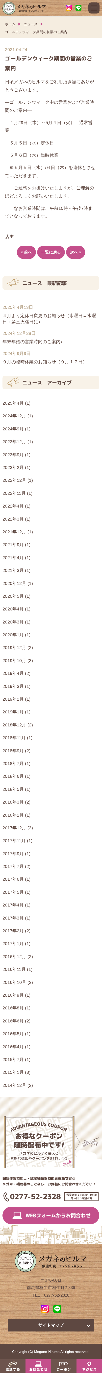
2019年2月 (13, 699)
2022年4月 (13, 506)
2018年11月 (14, 737)
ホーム (10, 24)
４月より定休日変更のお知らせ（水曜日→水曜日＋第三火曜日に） (49, 318)
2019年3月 (13, 686)
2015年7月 (13, 1059)
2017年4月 (13, 905)
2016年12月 (14, 956)
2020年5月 (13, 596)
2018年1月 (13, 815)
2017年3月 (13, 918)
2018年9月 (13, 750)
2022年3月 (13, 519)
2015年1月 (13, 1072)
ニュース (31, 24)
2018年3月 (13, 802)
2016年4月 (13, 1046)
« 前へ (26, 252)
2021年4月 (13, 557)
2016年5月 (13, 1033)
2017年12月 (14, 827)
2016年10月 (14, 982)
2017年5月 (13, 892)
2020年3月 (13, 622)
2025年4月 (13, 403)
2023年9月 (13, 454)
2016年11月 (14, 969)
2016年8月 (13, 1007)
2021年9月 (13, 544)
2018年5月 (13, 789)
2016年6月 (13, 1021)
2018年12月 (14, 724)
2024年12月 (14, 415)
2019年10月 (14, 660)
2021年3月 (13, 570)
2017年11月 (14, 840)
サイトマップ (51, 1325)
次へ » (75, 252)
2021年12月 (14, 531)
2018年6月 (13, 776)
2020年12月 (14, 583)
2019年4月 (13, 673)
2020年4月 (13, 609)
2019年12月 (14, 647)
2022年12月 (14, 480)
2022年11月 (14, 493)
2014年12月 (14, 1085)
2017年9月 (13, 853)
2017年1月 (13, 943)
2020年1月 (13, 634)
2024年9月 (13, 428)
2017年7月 (13, 866)
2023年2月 (13, 467)
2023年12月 (14, 441)
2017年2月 (13, 930)
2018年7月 (13, 763)
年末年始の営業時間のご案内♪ (32, 341)
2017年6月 (13, 879)
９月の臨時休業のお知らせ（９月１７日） (44, 361)
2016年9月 (13, 995)
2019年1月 (13, 711)
